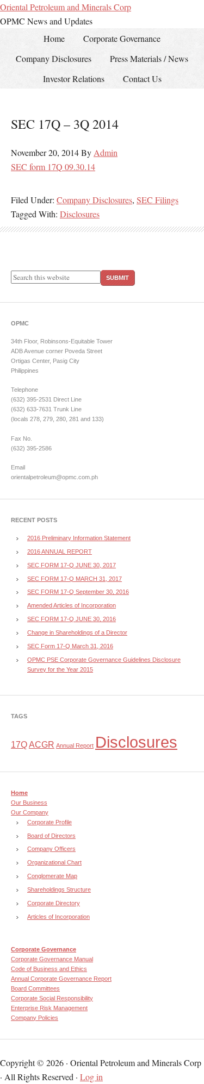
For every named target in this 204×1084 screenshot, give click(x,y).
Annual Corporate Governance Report (61, 978)
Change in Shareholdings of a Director (77, 632)
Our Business (29, 802)
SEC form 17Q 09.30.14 (53, 166)
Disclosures (80, 214)
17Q (19, 744)
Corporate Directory (53, 903)
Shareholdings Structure (59, 889)
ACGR (41, 744)
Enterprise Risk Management (49, 1008)
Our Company (29, 812)
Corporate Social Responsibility (52, 998)
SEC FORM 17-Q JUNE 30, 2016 (71, 619)
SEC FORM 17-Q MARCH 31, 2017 (74, 578)
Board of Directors (51, 835)
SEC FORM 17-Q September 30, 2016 (78, 591)
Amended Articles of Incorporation (71, 605)
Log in (91, 1076)
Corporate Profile (49, 822)
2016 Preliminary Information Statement (79, 538)
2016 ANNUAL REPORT (59, 551)
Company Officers (51, 848)
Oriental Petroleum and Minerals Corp (65, 6)
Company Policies (34, 1017)
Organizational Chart (54, 862)
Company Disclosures (94, 199)
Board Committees (35, 988)
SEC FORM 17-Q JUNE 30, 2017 (71, 565)
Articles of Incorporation (58, 916)
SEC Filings (157, 199)
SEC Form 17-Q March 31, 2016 (70, 646)
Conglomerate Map (52, 876)
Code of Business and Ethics (49, 969)
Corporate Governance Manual (52, 959)
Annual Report (75, 745)
